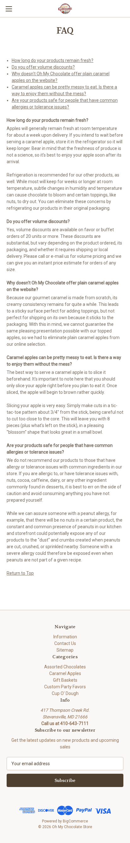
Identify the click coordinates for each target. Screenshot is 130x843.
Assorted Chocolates (65, 666)
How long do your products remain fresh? (52, 60)
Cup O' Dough (65, 693)
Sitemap (65, 650)
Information (65, 636)
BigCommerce (75, 821)
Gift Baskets (65, 680)
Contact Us (65, 643)
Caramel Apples (65, 673)
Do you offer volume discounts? (43, 67)
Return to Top (20, 573)
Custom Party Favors (65, 686)
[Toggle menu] (8, 8)
